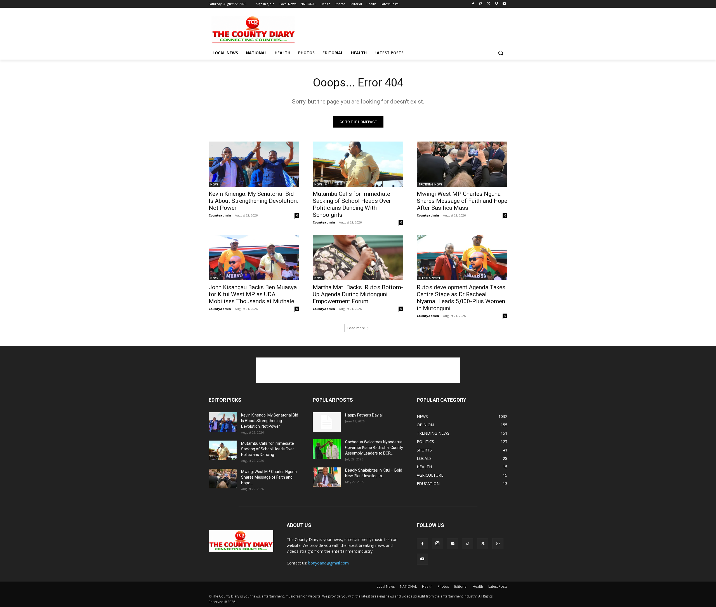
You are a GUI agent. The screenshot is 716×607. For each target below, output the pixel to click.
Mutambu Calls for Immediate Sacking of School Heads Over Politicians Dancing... (267, 449)
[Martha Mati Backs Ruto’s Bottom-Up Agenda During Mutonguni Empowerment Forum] (358, 257)
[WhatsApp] (497, 543)
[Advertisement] (400, 29)
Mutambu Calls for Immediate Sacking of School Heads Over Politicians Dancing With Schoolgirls (352, 204)
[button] (500, 53)
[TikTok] (467, 543)
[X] (489, 4)
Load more (356, 328)
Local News (386, 586)
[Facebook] (473, 4)
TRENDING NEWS (430, 184)
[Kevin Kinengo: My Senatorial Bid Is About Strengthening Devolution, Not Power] (254, 164)
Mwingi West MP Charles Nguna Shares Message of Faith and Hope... (269, 477)
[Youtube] (504, 4)
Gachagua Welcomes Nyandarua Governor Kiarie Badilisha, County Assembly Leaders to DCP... (374, 447)
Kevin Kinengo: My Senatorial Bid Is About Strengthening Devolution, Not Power (253, 200)
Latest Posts (497, 586)
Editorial (460, 586)
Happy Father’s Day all (364, 415)
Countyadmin (220, 215)
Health (427, 586)
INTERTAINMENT (430, 278)
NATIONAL (408, 586)
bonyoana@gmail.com (328, 563)
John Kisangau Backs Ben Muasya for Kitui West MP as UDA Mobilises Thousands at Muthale (253, 294)
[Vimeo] (496, 4)
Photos (443, 586)
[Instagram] (481, 4)
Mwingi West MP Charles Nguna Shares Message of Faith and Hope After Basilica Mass (462, 200)
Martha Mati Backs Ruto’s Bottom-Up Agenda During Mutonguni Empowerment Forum (358, 294)
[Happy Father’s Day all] (327, 422)
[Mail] (452, 543)
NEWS (214, 184)
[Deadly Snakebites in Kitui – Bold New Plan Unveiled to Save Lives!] (327, 477)
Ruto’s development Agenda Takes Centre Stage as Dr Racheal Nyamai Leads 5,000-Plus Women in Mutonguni (461, 298)
